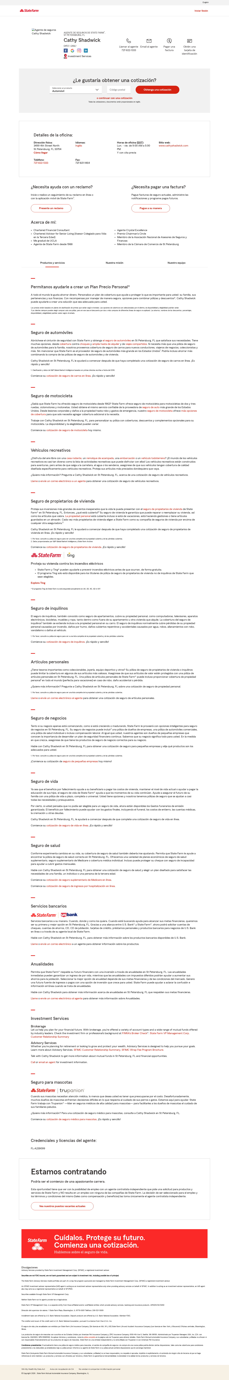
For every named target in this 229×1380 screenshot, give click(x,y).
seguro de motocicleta (160, 410)
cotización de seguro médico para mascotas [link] (71, 1119)
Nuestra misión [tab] (114, 263)
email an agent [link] (47, 1062)
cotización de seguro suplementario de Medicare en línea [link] (78, 880)
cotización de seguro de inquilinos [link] (65, 642)
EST (140, 142)
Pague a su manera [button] (151, 208)
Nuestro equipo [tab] (176, 263)
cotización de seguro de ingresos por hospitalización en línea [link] (80, 886)
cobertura (65, 344)
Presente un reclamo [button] (51, 208)
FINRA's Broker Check (134, 1033)
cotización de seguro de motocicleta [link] (67, 430)
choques (85, 344)
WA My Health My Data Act (33, 1369)
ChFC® (67, 46)
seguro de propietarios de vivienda (162, 509)
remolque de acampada (100, 458)
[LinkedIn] (86, 51)
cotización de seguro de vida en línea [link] (67, 825)
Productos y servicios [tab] (52, 263)
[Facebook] (66, 51)
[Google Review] (72, 51)
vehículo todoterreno (153, 458)
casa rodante (74, 458)
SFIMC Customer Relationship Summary (97, 1050)
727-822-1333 (41, 163)
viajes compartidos (136, 344)
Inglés (78, 145)
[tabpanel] (114, 149)
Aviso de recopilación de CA (62, 1369)
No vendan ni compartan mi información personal (99, 1369)
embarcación (127, 458)
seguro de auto (150, 407)
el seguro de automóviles (117, 340)
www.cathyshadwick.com (173, 145)
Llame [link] (34, 481)
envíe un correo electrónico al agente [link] (61, 698)
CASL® (73, 46)
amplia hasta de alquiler (105, 344)
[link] (149, 49)
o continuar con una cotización (114, 98)
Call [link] (33, 1062)
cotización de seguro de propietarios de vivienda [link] (73, 547)
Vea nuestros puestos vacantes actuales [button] (62, 1206)
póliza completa (89, 1337)
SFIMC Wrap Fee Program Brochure (142, 1050)
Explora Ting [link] (38, 583)
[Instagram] (79, 51)
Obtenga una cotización (157, 89)
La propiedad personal (78, 516)
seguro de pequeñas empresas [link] (80, 761)
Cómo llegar (41, 152)
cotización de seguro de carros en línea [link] (68, 376)
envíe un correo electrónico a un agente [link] (63, 481)
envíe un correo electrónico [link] (55, 944)
